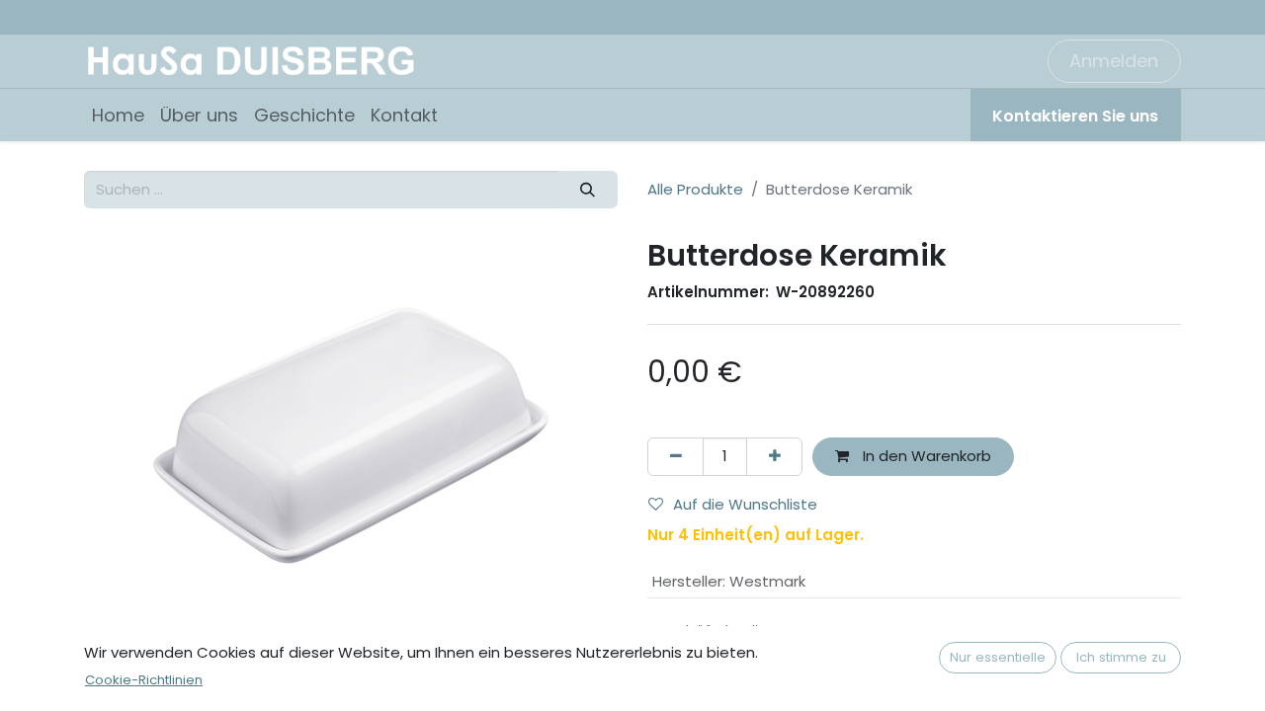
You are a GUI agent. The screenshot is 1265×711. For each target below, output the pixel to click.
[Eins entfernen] (675, 456)
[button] (124, 435)
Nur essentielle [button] (998, 657)
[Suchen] (588, 190)
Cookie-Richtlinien (144, 680)
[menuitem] (118, 115)
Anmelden (1113, 60)
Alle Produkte (695, 189)
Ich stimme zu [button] (1121, 657)
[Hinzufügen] (774, 456)
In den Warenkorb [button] (925, 455)
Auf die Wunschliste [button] (745, 504)
